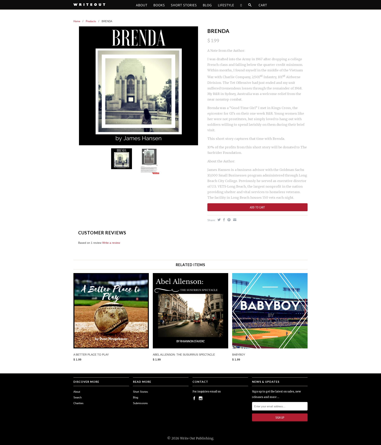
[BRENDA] (138, 85)
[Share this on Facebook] (223, 219)
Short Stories (184, 5)
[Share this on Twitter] (218, 219)
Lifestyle (226, 5)
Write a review (111, 242)
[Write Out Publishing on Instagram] (200, 398)
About (141, 5)
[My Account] (241, 5)
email (213, 391)
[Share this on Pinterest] (228, 219)
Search (77, 397)
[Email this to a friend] (234, 219)
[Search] (250, 5)
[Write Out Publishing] (101, 4)
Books (159, 5)
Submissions (140, 403)
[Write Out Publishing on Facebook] (194, 398)
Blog (207, 5)
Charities (78, 403)
